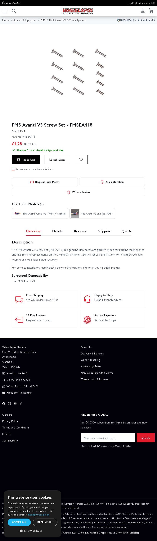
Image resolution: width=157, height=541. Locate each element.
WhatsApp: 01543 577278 (22, 386)
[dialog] (32, 513)
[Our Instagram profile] (9, 403)
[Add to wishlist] (81, 159)
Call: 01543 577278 (18, 379)
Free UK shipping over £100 (140, 3)
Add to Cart (28, 159)
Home (6, 20)
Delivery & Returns (92, 353)
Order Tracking (90, 360)
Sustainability (10, 440)
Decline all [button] (45, 522)
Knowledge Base (91, 366)
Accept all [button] (19, 522)
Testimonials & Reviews (95, 379)
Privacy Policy (10, 421)
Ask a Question (114, 182)
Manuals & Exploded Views (97, 373)
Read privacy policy (39, 514)
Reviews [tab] (80, 230)
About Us (86, 347)
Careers (7, 414)
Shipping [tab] (104, 230)
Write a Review (81, 192)
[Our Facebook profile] (3, 403)
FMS (22, 131)
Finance (6, 434)
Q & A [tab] (126, 230)
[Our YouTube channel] (15, 403)
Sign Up (145, 438)
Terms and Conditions (15, 427)
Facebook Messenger (19, 392)
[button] (4, 11)
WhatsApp (13, 3)
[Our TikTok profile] (21, 403)
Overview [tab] (33, 230)
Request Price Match (47, 182)
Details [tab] (57, 230)
